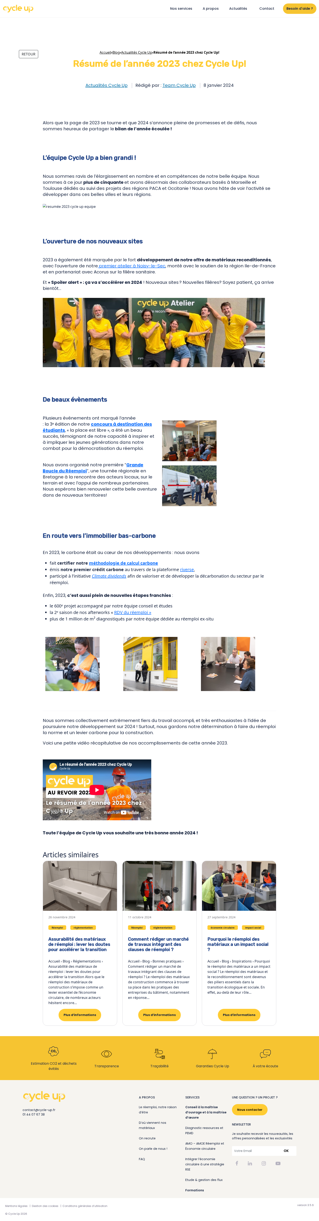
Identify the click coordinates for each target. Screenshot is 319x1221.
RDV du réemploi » (132, 612)
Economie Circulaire (33, 96)
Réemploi (57, 96)
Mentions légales (16, 1206)
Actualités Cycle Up (107, 85)
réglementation (83, 927)
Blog (116, 52)
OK (286, 1150)
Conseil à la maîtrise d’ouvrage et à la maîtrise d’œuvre (206, 1112)
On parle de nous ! (153, 1149)
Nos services (181, 8)
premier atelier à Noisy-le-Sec (131, 266)
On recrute (147, 1138)
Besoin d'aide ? (299, 8)
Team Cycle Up (179, 85)
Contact (266, 8)
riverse (187, 569)
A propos (211, 8)
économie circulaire (223, 927)
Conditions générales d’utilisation (84, 1206)
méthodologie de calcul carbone (123, 563)
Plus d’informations (80, 1015)
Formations (194, 1190)
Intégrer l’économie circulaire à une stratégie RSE (204, 1164)
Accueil (105, 52)
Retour (28, 54)
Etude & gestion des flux (204, 1180)
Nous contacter (249, 1110)
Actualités (238, 8)
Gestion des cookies (45, 1206)
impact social (253, 927)
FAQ (142, 1159)
